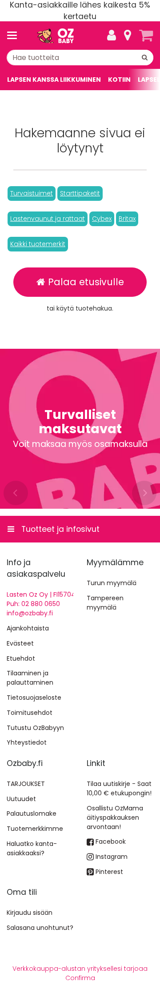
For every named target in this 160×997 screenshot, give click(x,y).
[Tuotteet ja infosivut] (15, 35)
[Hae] (144, 57)
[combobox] (80, 57)
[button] (32, 193)
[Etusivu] (55, 35)
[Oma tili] (111, 35)
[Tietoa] (127, 35)
